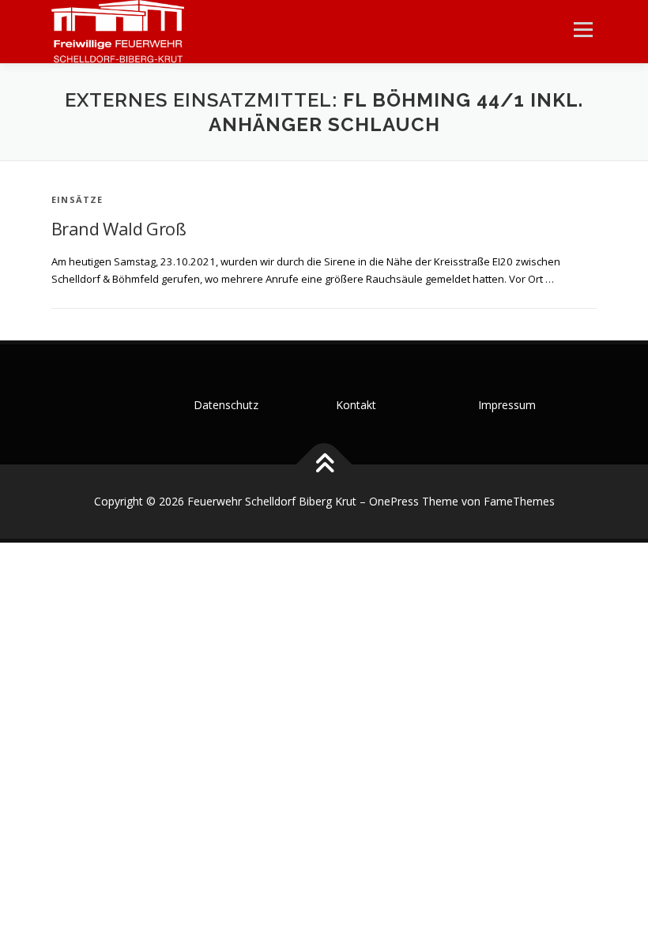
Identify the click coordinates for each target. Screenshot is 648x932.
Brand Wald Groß (118, 228)
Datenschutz (226, 404)
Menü (583, 29)
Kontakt (356, 404)
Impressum (507, 404)
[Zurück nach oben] (324, 465)
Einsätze (77, 199)
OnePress (394, 501)
